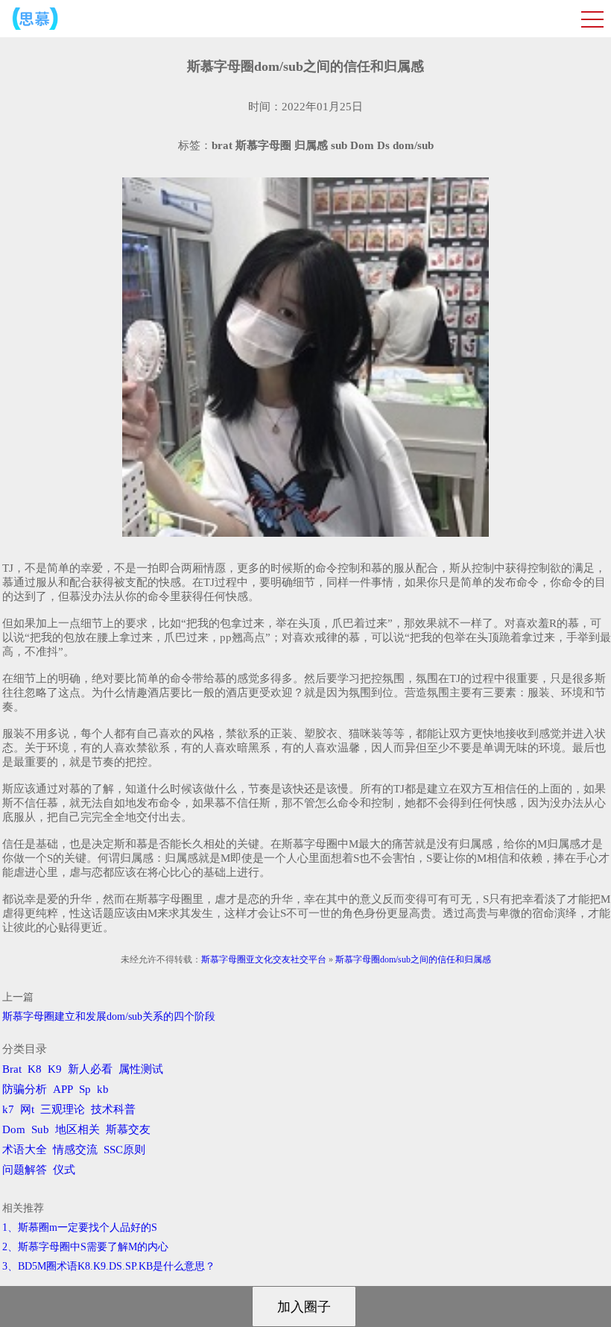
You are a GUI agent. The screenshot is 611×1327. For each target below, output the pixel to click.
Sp (85, 1089)
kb (103, 1089)
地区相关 (77, 1129)
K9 (55, 1069)
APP (63, 1089)
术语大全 (24, 1150)
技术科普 (113, 1109)
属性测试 (140, 1069)
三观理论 (62, 1109)
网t (27, 1109)
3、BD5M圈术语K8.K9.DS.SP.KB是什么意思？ (108, 1266)
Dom (13, 1129)
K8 (35, 1069)
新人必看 (90, 1069)
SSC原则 (124, 1150)
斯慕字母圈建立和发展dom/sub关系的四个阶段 (108, 1016)
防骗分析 (24, 1089)
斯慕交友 (128, 1129)
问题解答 (24, 1170)
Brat (12, 1069)
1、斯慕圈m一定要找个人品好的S (79, 1227)
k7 (8, 1109)
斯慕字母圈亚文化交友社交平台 (263, 959)
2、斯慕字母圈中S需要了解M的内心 (85, 1246)
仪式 (64, 1170)
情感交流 (75, 1150)
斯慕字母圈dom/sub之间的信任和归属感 (413, 959)
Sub (40, 1129)
